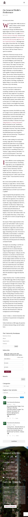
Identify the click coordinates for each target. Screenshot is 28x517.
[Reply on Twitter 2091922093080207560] (8, 418)
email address (7, 358)
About (4, 338)
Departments (6, 341)
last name (6, 367)
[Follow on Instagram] (12, 456)
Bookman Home (7, 336)
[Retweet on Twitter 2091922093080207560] (10, 418)
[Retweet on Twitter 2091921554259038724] (10, 436)
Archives (5, 343)
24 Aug (14, 404)
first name (6, 363)
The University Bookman (13, 402)
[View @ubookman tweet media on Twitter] (8, 416)
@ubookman (9, 404)
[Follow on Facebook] (4, 456)
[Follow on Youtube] (15, 456)
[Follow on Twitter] (8, 456)
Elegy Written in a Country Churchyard (12, 122)
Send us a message (10, 506)
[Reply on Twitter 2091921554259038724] (8, 436)
